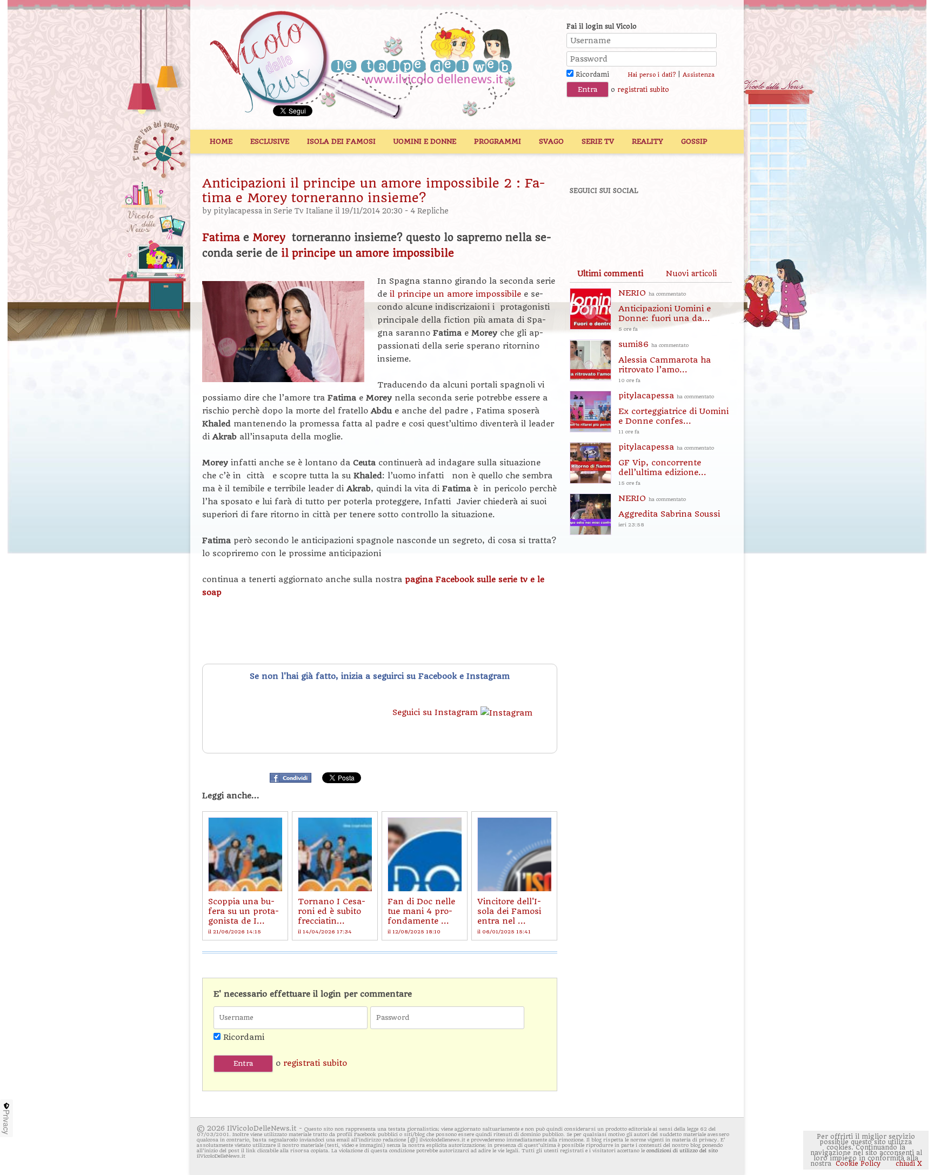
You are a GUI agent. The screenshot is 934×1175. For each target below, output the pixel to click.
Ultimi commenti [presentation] (610, 273)
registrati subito (643, 90)
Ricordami (591, 74)
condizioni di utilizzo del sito (682, 1150)
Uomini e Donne (424, 141)
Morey (270, 237)
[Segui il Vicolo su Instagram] (699, 220)
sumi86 (664, 361)
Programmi (497, 141)
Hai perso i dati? (652, 74)
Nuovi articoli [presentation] (691, 273)
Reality (647, 141)
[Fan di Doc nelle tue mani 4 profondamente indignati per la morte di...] (425, 854)
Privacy (6, 1122)
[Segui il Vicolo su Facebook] (587, 220)
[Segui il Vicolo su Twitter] (624, 220)
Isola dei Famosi (341, 141)
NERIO (664, 310)
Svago (551, 141)
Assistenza (699, 74)
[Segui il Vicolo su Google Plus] (661, 220)
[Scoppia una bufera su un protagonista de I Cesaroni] (245, 854)
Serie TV (598, 141)
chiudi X (907, 1163)
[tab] (610, 273)
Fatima (222, 237)
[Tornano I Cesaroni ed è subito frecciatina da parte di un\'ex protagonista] (335, 854)
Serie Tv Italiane (303, 211)
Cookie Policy (858, 1163)
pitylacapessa (238, 211)
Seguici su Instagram (436, 712)
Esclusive (269, 141)
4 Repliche (429, 211)
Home (221, 141)
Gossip (694, 141)
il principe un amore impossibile (367, 253)
